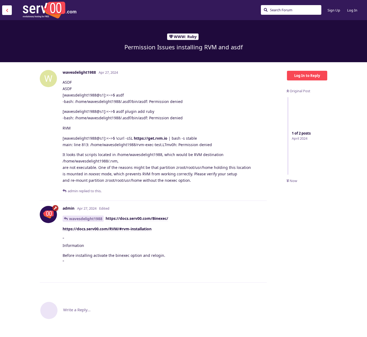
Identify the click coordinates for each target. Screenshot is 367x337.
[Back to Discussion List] (7, 10)
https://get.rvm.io (150, 138)
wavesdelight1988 (85, 218)
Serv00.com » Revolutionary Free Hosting (49, 10)
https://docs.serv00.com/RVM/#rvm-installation (107, 228)
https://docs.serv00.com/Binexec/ (137, 218)
